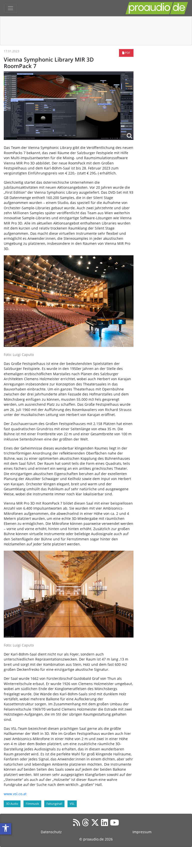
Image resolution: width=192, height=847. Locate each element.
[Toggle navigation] (10, 8)
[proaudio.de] (157, 8)
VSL (72, 803)
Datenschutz (51, 831)
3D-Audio (12, 803)
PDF (127, 53)
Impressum (142, 831)
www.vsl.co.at (15, 793)
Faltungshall (54, 803)
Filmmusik (32, 803)
